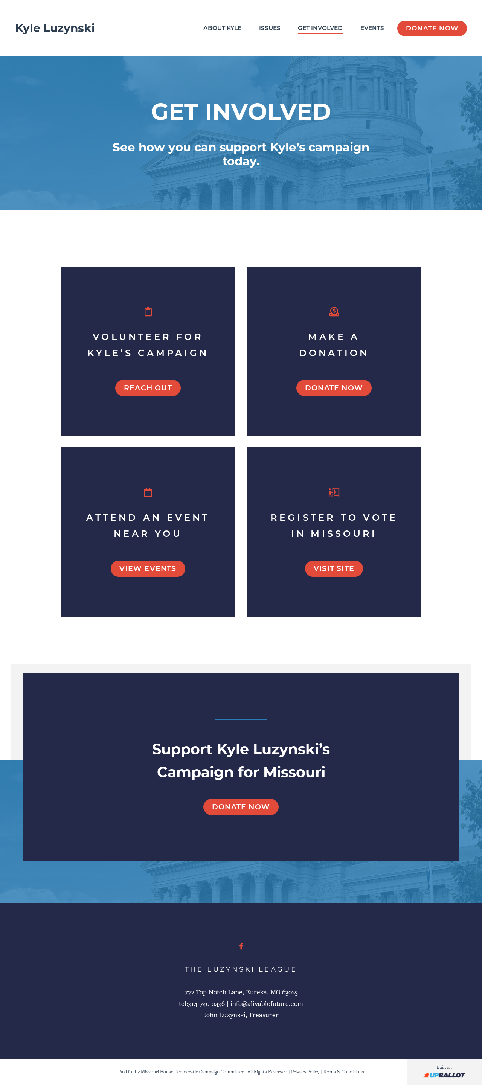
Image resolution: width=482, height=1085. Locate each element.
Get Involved (320, 28)
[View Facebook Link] (241, 946)
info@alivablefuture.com (266, 1003)
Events (372, 28)
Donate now (334, 388)
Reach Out (148, 388)
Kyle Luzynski (55, 28)
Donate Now (432, 28)
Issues (270, 28)
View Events (147, 568)
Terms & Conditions (343, 1071)
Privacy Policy (305, 1071)
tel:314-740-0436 (202, 1003)
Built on (444, 1067)
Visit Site (334, 568)
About (222, 28)
